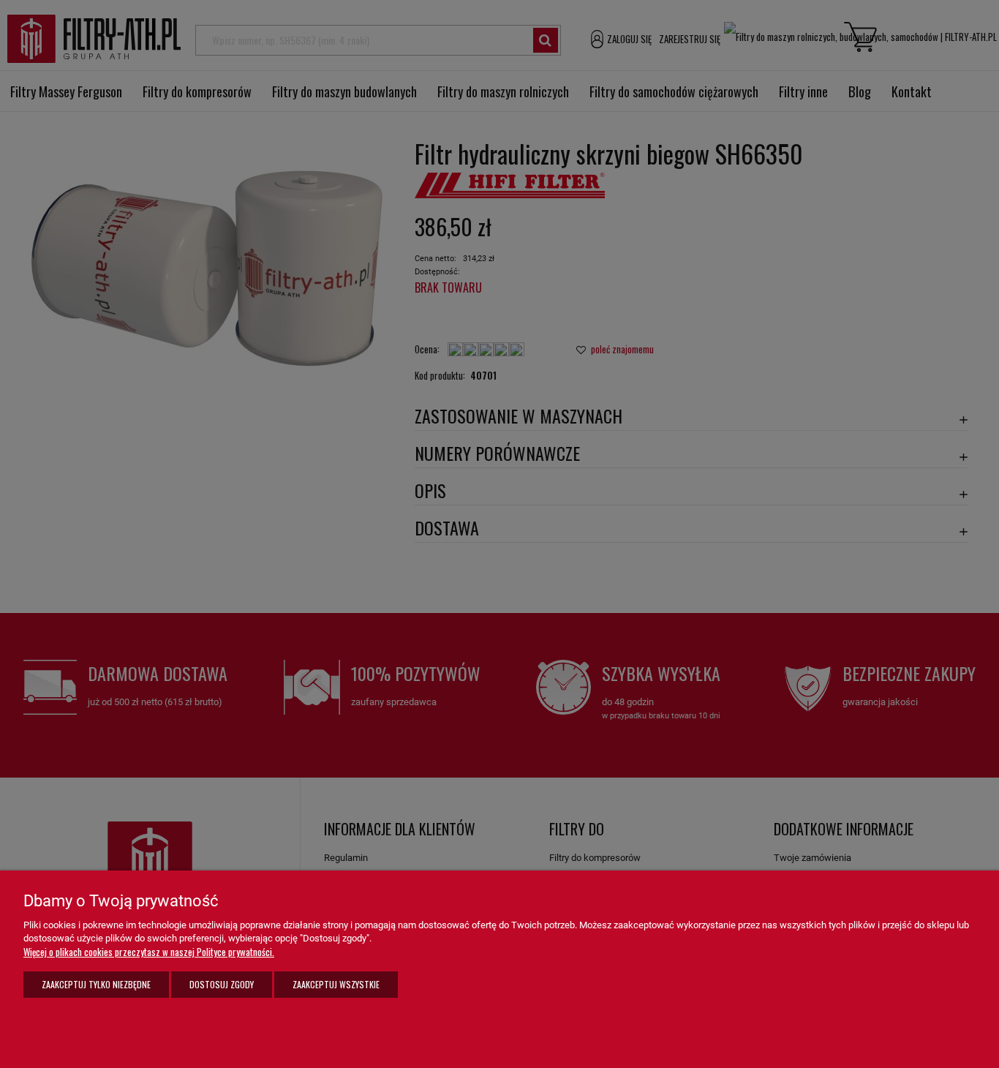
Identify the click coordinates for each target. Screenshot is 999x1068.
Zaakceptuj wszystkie (336, 984)
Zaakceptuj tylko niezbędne (96, 984)
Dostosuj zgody (221, 984)
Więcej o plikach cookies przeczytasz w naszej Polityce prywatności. (148, 951)
